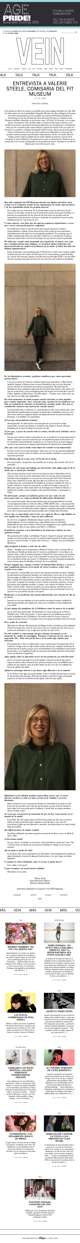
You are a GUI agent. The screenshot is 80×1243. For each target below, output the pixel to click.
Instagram (68, 69)
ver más (25, 974)
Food (45, 69)
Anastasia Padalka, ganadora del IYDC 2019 (40, 1204)
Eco (29, 69)
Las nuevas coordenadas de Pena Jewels (21, 1017)
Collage (19, 1047)
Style (10, 69)
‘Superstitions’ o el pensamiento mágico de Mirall (21, 1136)
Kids (56, 69)
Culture (39, 69)
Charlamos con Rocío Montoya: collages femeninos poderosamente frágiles (20, 1073)
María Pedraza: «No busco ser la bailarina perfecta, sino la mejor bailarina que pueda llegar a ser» (59, 950)
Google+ (3, 1242)
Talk (20, 920)
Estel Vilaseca (42, 104)
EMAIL (40, 899)
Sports (57, 920)
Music (51, 69)
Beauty (24, 69)
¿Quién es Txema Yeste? (59, 1012)
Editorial (17, 69)
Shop (61, 69)
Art (34, 69)
